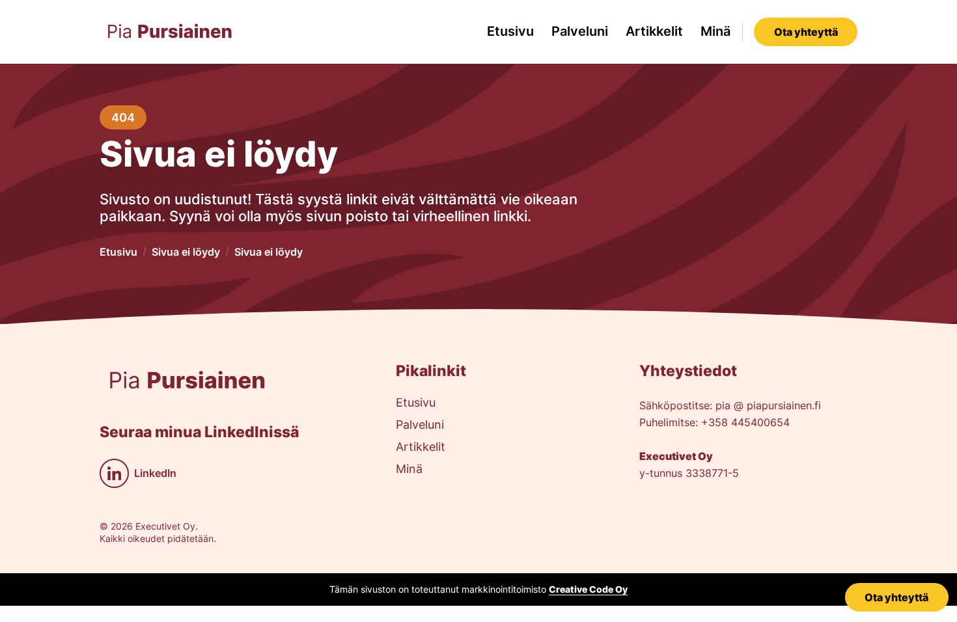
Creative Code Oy (588, 589)
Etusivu (510, 31)
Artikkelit (654, 31)
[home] (170, 31)
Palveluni (579, 31)
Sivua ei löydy (186, 251)
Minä (715, 31)
